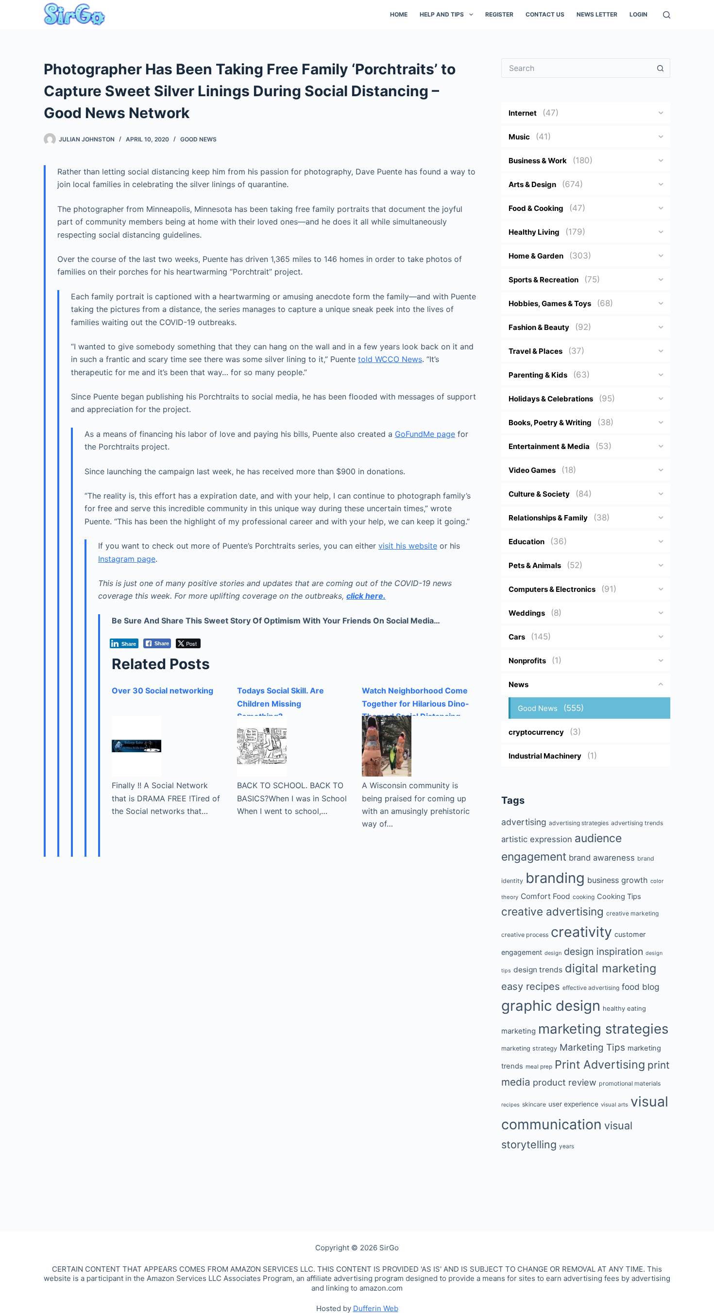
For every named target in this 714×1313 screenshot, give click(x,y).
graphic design (550, 1005)
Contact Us (545, 14)
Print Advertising (600, 1064)
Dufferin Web (375, 1308)
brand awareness (602, 858)
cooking (584, 896)
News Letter (597, 14)
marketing (518, 1031)
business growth (617, 880)
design (552, 953)
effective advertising (590, 987)
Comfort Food (545, 896)
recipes (510, 1105)
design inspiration (603, 951)
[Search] (666, 14)
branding (555, 877)
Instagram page (126, 559)
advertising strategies (579, 823)
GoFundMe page (425, 434)
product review (564, 1082)
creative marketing (632, 913)
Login (638, 14)
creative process (524, 934)
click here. (366, 596)
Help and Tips (442, 14)
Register (499, 14)
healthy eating (624, 1008)
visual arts (614, 1104)
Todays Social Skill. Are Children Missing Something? (280, 703)
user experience (573, 1104)
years (566, 1146)
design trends (537, 969)
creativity (581, 931)
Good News (198, 139)
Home (399, 14)
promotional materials (630, 1083)
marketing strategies (603, 1028)
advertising (523, 822)
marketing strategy (529, 1048)
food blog (641, 987)
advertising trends (637, 823)
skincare (534, 1104)
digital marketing (610, 968)
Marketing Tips (592, 1047)
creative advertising (552, 911)
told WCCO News (390, 359)
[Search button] (660, 68)
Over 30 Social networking (162, 690)
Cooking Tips (619, 896)
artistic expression (536, 839)
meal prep (539, 1066)
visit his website (407, 546)
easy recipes (530, 986)
